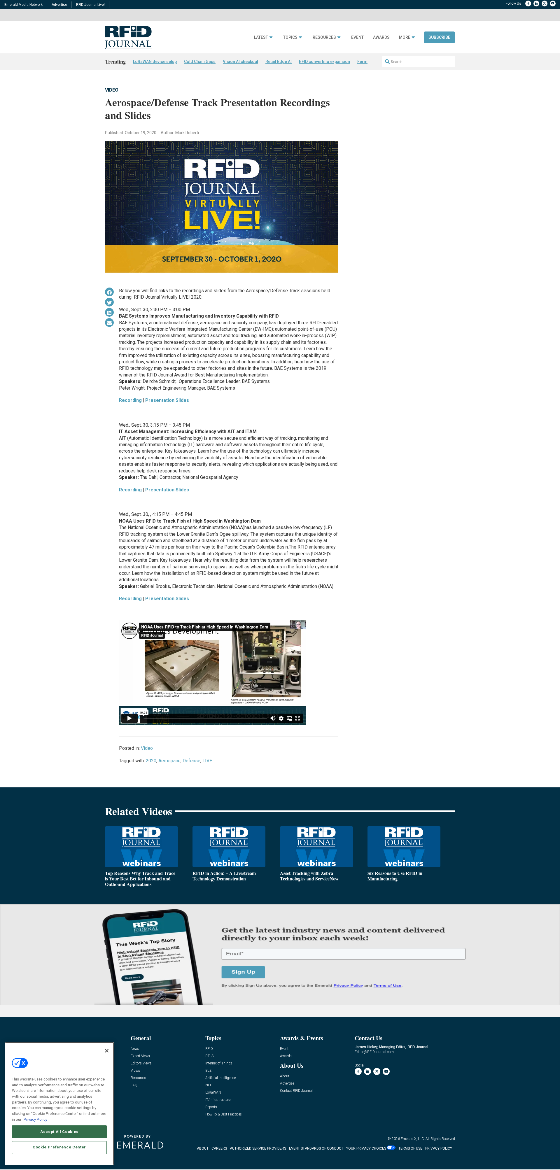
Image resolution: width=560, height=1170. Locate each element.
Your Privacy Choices (366, 1148)
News (135, 1049)
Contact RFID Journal (296, 1091)
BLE (208, 1071)
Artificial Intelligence (220, 1078)
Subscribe (439, 37)
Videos (136, 1071)
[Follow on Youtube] (553, 3)
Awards (381, 37)
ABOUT (203, 1148)
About (284, 1076)
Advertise (59, 4)
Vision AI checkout (240, 61)
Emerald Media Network (23, 4)
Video (111, 90)
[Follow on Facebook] (528, 3)
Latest (261, 37)
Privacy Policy (35, 1119)
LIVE (207, 760)
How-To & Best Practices (223, 1114)
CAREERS (219, 1148)
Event (357, 37)
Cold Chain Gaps (200, 61)
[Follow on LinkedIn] (536, 3)
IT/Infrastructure (217, 1100)
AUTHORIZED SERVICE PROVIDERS (258, 1148)
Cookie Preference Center (59, 1147)
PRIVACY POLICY (438, 1148)
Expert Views (140, 1056)
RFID (209, 1049)
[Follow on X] (544, 3)
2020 (151, 760)
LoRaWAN (213, 1092)
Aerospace (169, 760)
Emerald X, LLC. (413, 1139)
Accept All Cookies (59, 1131)
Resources (324, 37)
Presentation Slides (167, 400)
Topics (290, 37)
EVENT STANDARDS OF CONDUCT (316, 1148)
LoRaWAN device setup (155, 61)
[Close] (106, 1050)
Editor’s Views (141, 1063)
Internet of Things (218, 1063)
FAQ (134, 1085)
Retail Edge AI (278, 61)
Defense (191, 760)
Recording (130, 400)
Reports (211, 1107)
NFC (208, 1085)
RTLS (209, 1056)
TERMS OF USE (410, 1148)
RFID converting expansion (324, 61)
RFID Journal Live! (90, 4)
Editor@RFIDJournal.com (374, 1052)
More (404, 37)
